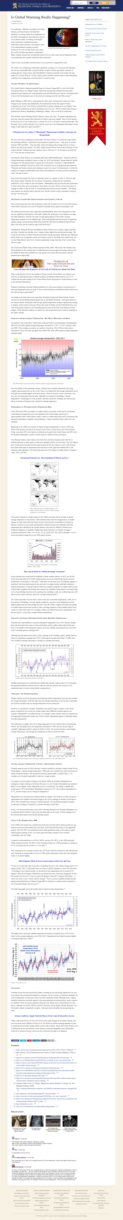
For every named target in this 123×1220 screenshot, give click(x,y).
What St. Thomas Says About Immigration (93, 40)
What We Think (101, 1198)
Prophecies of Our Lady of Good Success (94, 34)
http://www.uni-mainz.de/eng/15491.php (30, 1076)
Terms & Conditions (83, 1216)
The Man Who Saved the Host (61, 1210)
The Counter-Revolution (81, 1193)
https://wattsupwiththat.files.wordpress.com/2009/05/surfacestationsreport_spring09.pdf (46, 1088)
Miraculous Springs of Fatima (41, 1210)
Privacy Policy (75, 1216)
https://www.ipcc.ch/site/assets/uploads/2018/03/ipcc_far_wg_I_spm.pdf (41, 1096)
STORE (94, 3)
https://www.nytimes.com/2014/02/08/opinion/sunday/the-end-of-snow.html (42, 1058)
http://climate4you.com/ (24, 1104)
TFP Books (101, 1208)
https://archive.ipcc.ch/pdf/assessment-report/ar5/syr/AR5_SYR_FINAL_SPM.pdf (44, 1050)
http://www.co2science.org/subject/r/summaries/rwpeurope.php (38, 1068)
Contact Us (51, 1216)
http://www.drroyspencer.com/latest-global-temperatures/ (35, 1106)
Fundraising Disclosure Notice (64, 1216)
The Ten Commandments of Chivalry (95, 46)
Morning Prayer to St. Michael (93, 24)
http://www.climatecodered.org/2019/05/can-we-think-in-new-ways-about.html (43, 1060)
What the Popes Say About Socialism (81, 1201)
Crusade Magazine (101, 1200)
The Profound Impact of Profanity (61, 1207)
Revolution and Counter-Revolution (81, 1196)
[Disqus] (44, 1158)
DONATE (104, 3)
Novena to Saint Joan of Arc (93, 50)
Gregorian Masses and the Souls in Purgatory (95, 56)
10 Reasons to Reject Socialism (81, 1198)
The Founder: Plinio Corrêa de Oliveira (96, 61)
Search (55, 1216)
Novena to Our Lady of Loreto (22, 1206)
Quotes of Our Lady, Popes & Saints (22, 1200)
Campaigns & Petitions (81, 1204)
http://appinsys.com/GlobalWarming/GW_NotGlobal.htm (36, 1094)
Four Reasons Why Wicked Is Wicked (96, 28)
